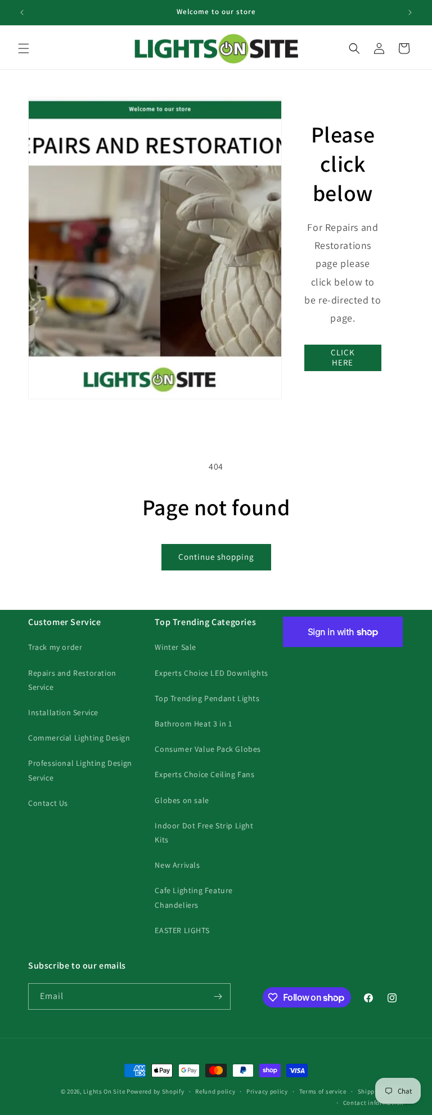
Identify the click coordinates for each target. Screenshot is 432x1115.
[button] (23, 48)
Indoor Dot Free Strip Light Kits (204, 832)
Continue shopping (216, 556)
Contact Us (48, 803)
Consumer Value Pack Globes (208, 749)
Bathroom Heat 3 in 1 (193, 724)
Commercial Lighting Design (79, 738)
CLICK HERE (343, 357)
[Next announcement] (410, 12)
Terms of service (322, 1091)
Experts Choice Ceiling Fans (204, 774)
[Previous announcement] (22, 12)
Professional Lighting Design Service (80, 770)
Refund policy (215, 1091)
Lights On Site (104, 1091)
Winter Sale (175, 647)
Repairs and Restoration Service (72, 680)
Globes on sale (182, 800)
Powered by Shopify (155, 1091)
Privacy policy (267, 1091)
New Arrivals (177, 865)
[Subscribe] (217, 996)
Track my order (55, 647)
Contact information (373, 1103)
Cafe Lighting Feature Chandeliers (194, 897)
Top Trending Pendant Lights (207, 698)
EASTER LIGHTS (182, 930)
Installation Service (63, 712)
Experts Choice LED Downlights (211, 673)
